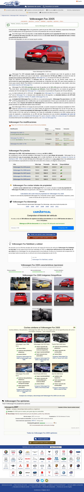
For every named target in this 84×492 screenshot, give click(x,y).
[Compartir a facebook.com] (37, 480)
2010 (52, 206)
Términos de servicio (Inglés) (64, 486)
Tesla (49, 475)
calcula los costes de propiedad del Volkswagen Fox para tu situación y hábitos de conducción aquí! (40, 116)
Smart (27, 475)
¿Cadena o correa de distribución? (35, 10)
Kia (49, 461)
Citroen (42, 454)
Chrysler (35, 454)
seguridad (49, 21)
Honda (5, 461)
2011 (57, 206)
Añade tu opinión (43, 439)
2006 (32, 206)
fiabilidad (43, 21)
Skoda (20, 475)
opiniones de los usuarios (25, 108)
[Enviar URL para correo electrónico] (46, 480)
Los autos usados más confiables (14, 10)
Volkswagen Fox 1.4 (50, 93)
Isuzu (27, 461)
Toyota (56, 475)
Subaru (34, 475)
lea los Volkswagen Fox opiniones (44, 25)
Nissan (34, 468)
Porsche (56, 468)
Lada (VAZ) (56, 461)
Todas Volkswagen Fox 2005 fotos (42, 71)
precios (37, 21)
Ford (78, 454)
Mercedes (6, 468)
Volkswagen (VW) (14, 15)
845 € (33, 420)
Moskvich (27, 468)
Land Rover (63, 461)
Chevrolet (27, 454)
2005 (27, 206)
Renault (63, 468)
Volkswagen (63, 475)
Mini (13, 468)
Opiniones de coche (7, 485)
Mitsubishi (20, 468)
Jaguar (34, 461)
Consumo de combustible (55, 10)
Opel (42, 468)
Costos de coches (33, 12)
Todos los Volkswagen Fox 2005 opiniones (42, 433)
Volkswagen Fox (23, 15)
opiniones (31, 21)
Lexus (71, 461)
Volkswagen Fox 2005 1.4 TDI (18, 143)
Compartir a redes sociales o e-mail (43, 237)
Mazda (78, 461)
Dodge (63, 454)
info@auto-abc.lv (45, 490)
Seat (13, 475)
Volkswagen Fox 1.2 (41, 77)
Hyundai (13, 461)
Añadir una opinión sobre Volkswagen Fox (43, 234)
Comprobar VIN (62, 228)
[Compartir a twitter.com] (42, 480)
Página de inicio (5, 15)
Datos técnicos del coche (20, 485)
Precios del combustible (49, 486)
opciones (56, 21)
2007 (37, 206)
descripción (24, 21)
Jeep (42, 461)
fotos (61, 21)
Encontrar (51, 6)
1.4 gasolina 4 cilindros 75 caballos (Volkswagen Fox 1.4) (32, 96)
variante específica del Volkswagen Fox (21, 85)
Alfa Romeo (6, 454)
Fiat (71, 454)
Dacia (56, 454)
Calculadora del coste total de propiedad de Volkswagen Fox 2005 (42, 194)
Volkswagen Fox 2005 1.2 (17, 132)
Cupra (49, 454)
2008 (42, 206)
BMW (20, 454)
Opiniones (34, 6)
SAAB (78, 468)
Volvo (71, 475)
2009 (47, 206)
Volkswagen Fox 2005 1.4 (17, 138)
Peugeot (49, 468)
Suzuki (42, 475)
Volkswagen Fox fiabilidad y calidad (42, 259)
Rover (71, 468)
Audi (13, 454)
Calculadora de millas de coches (49, 12)
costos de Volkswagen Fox (49, 117)
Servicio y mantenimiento (73, 10)
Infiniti (20, 461)
